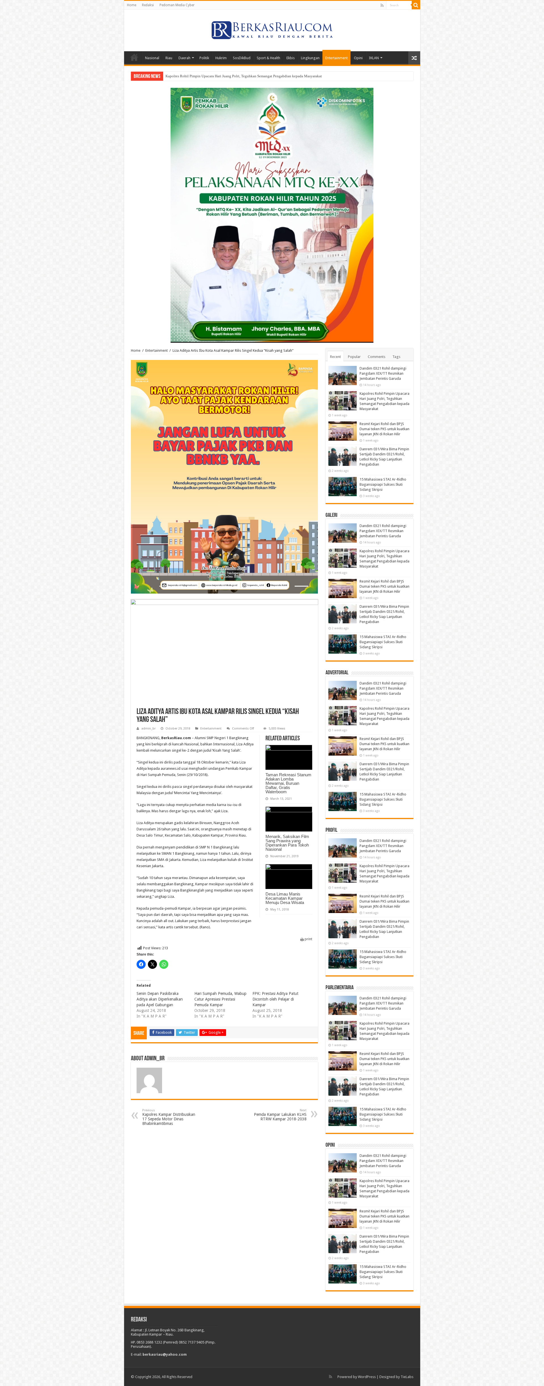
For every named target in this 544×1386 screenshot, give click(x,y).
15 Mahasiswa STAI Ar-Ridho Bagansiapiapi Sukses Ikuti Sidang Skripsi (383, 484)
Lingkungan (310, 58)
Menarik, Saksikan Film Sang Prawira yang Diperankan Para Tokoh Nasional (287, 843)
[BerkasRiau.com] (272, 29)
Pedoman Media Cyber (177, 5)
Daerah (184, 58)
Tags (396, 357)
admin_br (148, 728)
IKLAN (374, 58)
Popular (354, 357)
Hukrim (221, 58)
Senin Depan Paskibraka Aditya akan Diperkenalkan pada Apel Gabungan (160, 999)
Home (131, 5)
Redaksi (148, 5)
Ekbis (290, 58)
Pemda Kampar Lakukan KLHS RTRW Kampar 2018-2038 (280, 1114)
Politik (204, 58)
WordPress (367, 1377)
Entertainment (336, 58)
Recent (335, 357)
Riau (168, 58)
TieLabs (407, 1377)
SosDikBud (241, 58)
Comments (376, 357)
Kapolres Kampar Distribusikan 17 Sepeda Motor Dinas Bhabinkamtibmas (168, 1117)
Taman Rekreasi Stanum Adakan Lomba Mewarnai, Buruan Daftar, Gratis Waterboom (288, 783)
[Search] (416, 5)
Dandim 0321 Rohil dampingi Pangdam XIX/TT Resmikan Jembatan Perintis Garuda (383, 373)
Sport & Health (268, 58)
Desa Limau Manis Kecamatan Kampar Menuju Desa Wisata (284, 898)
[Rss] (382, 5)
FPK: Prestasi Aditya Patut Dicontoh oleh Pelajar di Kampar (275, 999)
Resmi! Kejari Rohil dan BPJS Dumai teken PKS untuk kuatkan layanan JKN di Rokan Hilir (235, 76)
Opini (358, 58)
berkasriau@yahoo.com (165, 1354)
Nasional (152, 58)
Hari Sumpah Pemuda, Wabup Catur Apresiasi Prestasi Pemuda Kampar (220, 999)
